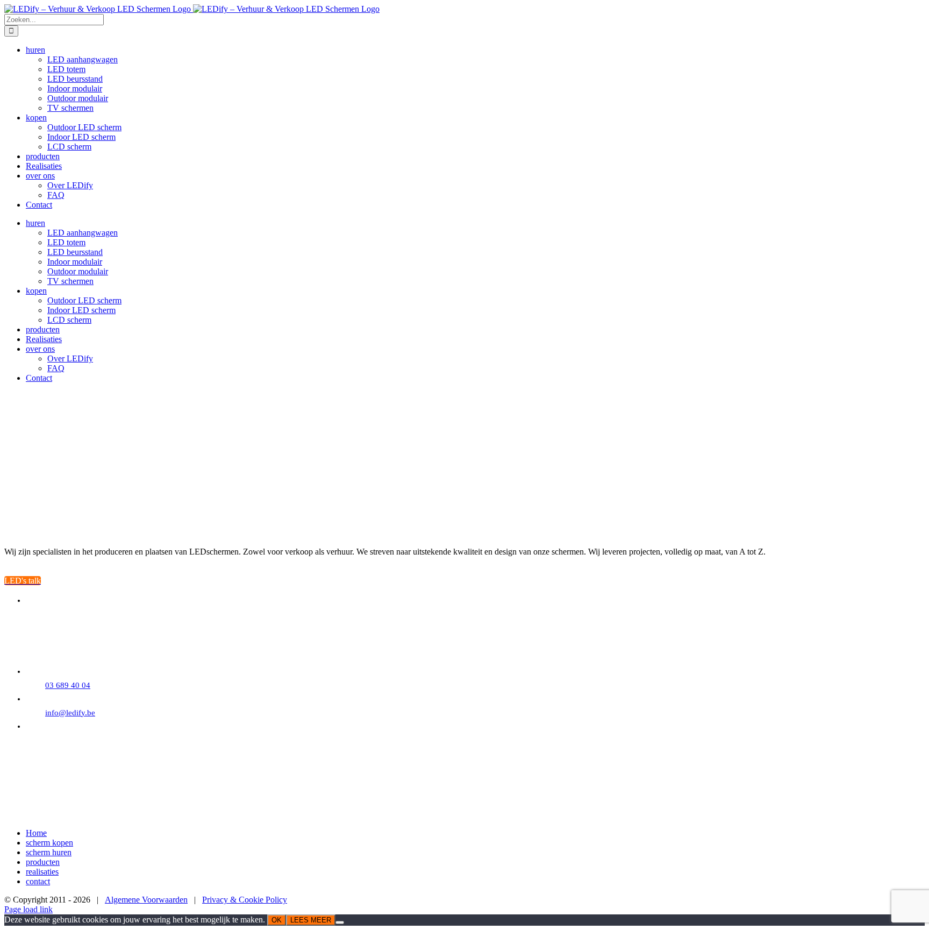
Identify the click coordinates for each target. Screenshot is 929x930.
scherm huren (49, 852)
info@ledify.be (70, 712)
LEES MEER (310, 920)
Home (36, 832)
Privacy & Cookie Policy (244, 899)
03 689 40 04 (67, 685)
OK (276, 920)
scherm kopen (49, 842)
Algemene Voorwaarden (146, 899)
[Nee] (339, 922)
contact (38, 881)
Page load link (28, 909)
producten (43, 862)
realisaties (42, 871)
